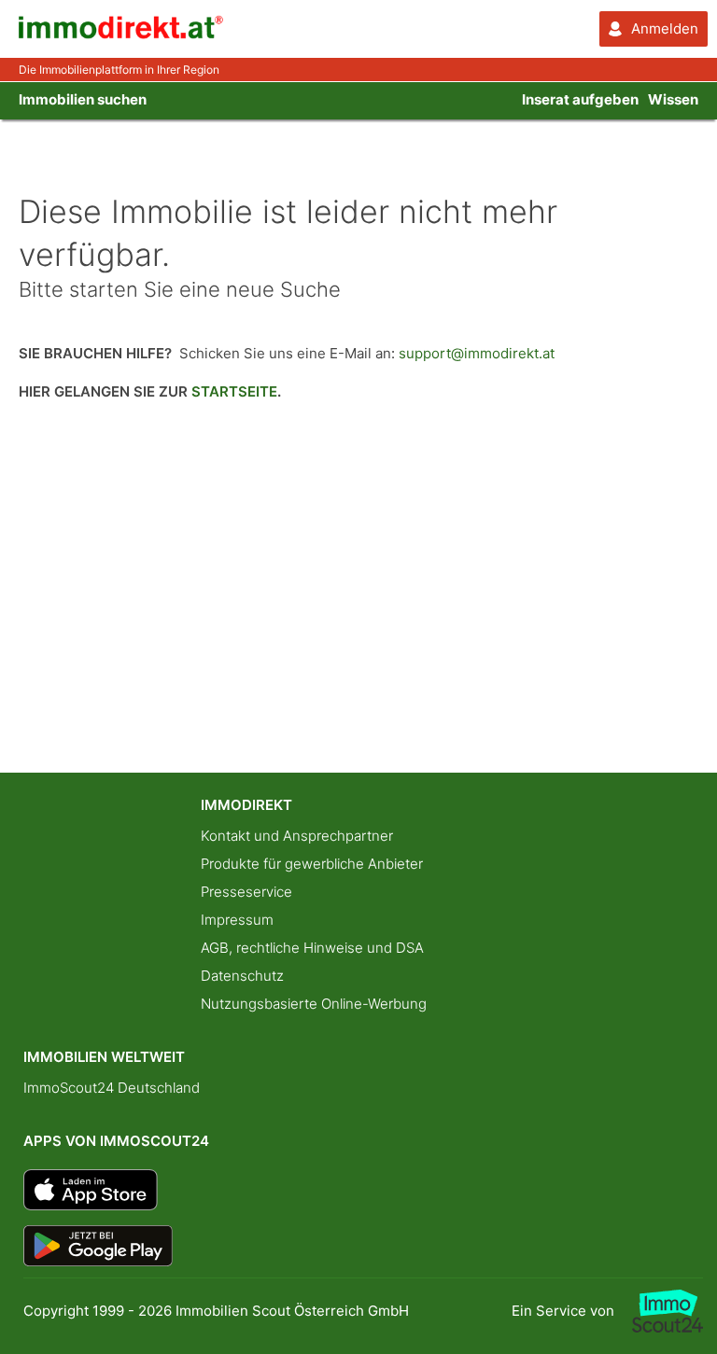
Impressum (237, 919)
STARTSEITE (234, 391)
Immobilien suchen (83, 99)
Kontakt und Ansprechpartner (297, 836)
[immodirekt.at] (121, 34)
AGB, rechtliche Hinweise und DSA (312, 947)
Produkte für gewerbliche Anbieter (312, 863)
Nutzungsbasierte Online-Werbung (314, 1003)
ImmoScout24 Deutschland (111, 1087)
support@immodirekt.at (477, 353)
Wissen (673, 99)
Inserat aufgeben (580, 99)
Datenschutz (242, 975)
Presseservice (246, 891)
